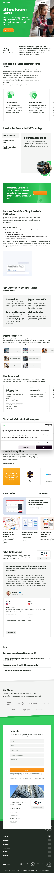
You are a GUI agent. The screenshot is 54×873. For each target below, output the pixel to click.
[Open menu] (51, 2)
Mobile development (45, 539)
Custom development (33, 508)
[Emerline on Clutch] (44, 555)
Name (12, 739)
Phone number (14, 748)
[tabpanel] (27, 599)
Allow (44, 447)
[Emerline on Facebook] (13, 822)
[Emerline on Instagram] (16, 822)
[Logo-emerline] (7, 2)
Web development (21, 620)
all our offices (14, 808)
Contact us (43, 2)
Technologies (6, 848)
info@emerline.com (14, 815)
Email (12, 744)
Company (13, 753)
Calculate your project (40, 193)
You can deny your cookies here (42, 442)
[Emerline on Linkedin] (11, 822)
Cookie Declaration (45, 870)
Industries (6, 840)
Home (4, 41)
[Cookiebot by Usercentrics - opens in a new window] (46, 425)
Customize (26, 447)
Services (10, 41)
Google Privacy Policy (29, 778)
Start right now (8, 30)
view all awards (7, 463)
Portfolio (6, 852)
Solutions (6, 844)
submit (27, 770)
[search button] (47, 2)
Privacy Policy (26, 774)
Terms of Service (38, 778)
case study (10, 632)
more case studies (43, 493)
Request (12, 758)
